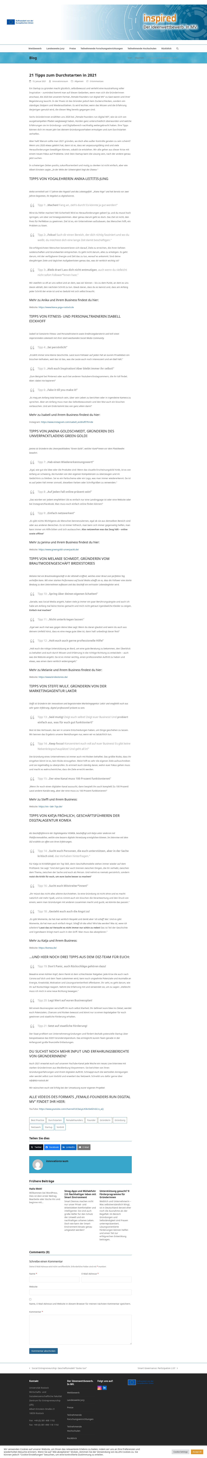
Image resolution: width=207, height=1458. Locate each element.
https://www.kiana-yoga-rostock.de (56, 307)
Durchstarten (55, 1120)
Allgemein (79, 81)
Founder (91, 1120)
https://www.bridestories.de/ (53, 677)
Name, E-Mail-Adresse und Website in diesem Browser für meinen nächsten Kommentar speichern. (80, 1303)
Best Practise (37, 1120)
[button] (177, 48)
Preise (70, 1407)
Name (33, 1273)
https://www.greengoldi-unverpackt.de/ (59, 549)
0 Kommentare (96, 81)
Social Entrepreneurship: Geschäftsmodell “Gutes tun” (58, 1368)
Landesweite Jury (75, 1400)
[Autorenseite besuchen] (37, 1164)
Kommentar (36, 1311)
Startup (48, 1127)
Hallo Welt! (35, 1188)
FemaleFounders (74, 1120)
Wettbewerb (73, 1392)
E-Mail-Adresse (90, 1273)
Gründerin (105, 1120)
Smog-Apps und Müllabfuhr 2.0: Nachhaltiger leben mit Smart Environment (80, 1194)
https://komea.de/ (48, 947)
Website (33, 1286)
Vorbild (60, 1127)
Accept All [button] (197, 1451)
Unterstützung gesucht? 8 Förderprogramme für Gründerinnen (114, 1194)
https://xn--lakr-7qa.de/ (50, 806)
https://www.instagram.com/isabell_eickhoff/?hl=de (67, 422)
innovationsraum (60, 81)
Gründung (120, 1120)
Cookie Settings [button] (181, 1451)
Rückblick (72, 1438)
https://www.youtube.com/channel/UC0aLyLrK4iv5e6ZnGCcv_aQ (71, 1108)
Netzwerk (36, 1127)
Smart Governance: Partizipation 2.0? (156, 1368)
